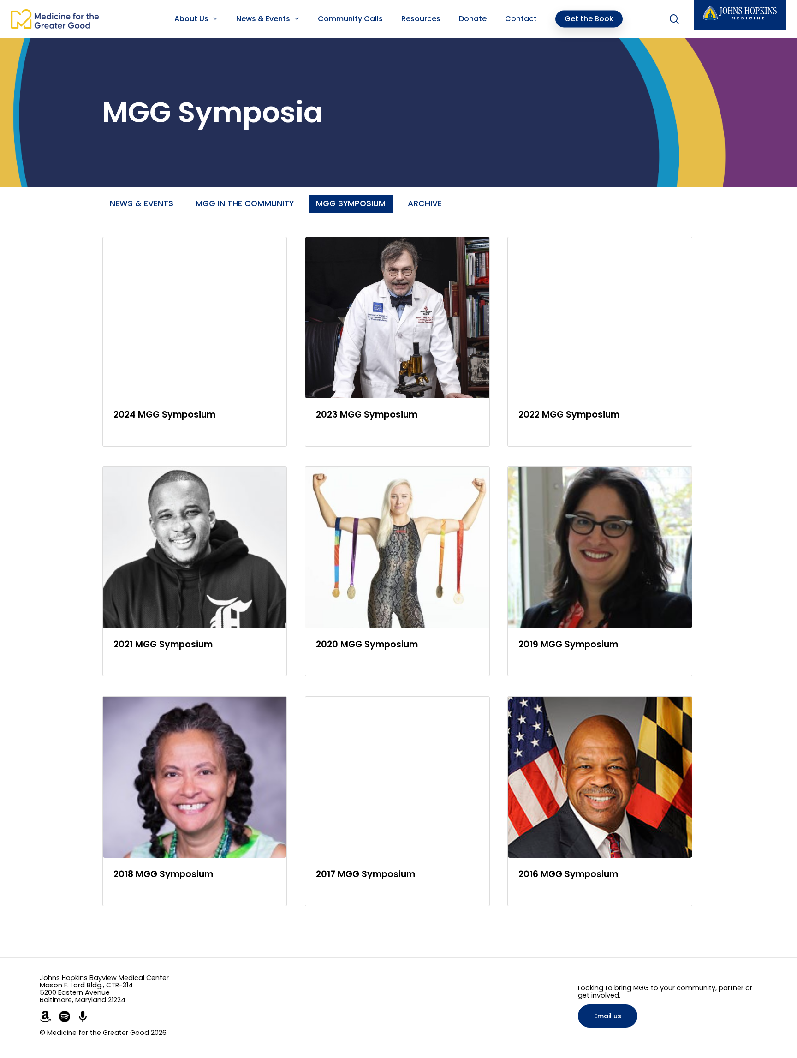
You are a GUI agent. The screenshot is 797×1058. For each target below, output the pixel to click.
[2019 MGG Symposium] (599, 571)
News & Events (141, 203)
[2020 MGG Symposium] (397, 571)
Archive (425, 203)
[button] (607, 1016)
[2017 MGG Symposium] (397, 801)
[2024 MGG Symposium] (194, 342)
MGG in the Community (245, 203)
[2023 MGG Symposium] (397, 342)
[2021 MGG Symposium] (194, 571)
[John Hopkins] (740, 15)
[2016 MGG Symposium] (599, 801)
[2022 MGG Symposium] (599, 342)
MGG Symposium (351, 203)
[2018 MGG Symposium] (194, 801)
